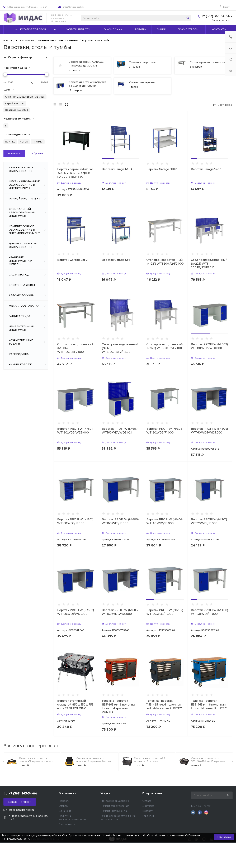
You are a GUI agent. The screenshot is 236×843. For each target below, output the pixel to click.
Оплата (146, 800)
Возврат (147, 810)
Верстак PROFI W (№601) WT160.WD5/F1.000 (75, 521)
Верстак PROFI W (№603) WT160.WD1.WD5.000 (120, 612)
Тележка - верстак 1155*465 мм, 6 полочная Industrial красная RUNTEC (119, 706)
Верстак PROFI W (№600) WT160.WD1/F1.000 (120, 521)
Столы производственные (208, 62)
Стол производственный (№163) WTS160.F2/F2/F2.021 (120, 348)
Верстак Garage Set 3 (206, 169)
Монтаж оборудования (115, 800)
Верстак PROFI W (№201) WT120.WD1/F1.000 (209, 521)
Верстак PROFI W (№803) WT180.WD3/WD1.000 (209, 346)
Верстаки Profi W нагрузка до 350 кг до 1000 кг (87, 83)
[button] (108, 158)
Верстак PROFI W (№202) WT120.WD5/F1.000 (164, 612)
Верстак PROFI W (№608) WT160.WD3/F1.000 (164, 430)
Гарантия (148, 815)
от (4, 82)
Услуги (105, 793)
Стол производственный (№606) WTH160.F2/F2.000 (75, 348)
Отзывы (63, 805)
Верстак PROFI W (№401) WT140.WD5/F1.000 (164, 521)
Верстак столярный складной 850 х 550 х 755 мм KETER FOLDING (75, 704)
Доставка (148, 805)
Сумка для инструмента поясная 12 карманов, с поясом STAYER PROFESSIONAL (37, 761)
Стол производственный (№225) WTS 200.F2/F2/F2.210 (209, 263)
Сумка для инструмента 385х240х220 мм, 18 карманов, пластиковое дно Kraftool (208, 761)
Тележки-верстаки (142, 62)
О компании (67, 793)
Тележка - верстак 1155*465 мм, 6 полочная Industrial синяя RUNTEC (209, 704)
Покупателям (152, 793)
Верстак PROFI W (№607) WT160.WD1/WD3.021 (120, 430)
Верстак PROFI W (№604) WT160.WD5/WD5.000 (209, 430)
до (32, 82)
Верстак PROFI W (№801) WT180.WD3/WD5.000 (75, 430)
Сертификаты (67, 824)
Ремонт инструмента (114, 810)
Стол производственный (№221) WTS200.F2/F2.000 (165, 261)
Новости (64, 800)
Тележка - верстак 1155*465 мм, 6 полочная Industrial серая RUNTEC (164, 704)
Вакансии (65, 810)
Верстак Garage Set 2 (72, 259)
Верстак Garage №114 (117, 169)
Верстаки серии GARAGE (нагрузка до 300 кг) (86, 63)
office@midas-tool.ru (73, 7)
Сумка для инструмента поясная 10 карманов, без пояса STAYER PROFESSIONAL (95, 761)
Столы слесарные (142, 82)
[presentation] (3, 761)
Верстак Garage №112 (161, 169)
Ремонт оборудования (115, 805)
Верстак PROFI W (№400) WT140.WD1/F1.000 (209, 612)
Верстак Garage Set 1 (116, 259)
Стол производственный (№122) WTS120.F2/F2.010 (164, 346)
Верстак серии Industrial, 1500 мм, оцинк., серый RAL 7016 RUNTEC (75, 173)
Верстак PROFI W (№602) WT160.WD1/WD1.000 (75, 612)
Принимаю (224, 837)
